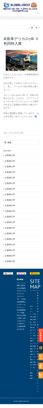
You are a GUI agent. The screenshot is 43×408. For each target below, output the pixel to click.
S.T (6, 133)
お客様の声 (10, 155)
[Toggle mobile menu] (38, 13)
